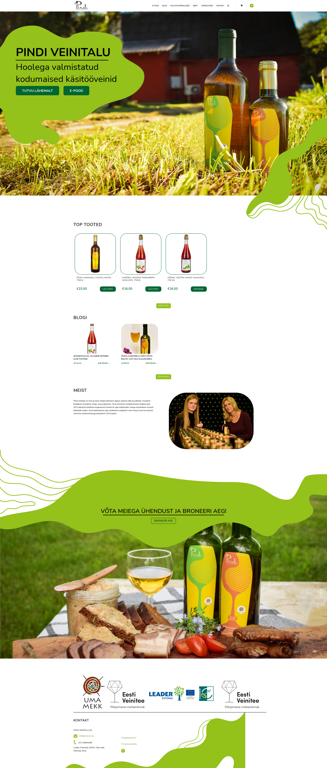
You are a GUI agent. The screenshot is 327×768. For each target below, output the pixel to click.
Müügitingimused (128, 737)
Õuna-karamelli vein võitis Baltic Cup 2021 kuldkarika (136, 357)
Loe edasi (198, 289)
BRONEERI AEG (163, 520)
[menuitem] (155, 5)
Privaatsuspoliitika (129, 744)
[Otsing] (228, 5)
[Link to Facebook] (252, 6)
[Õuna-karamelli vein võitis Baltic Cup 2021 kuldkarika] (139, 339)
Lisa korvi (107, 289)
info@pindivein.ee (86, 736)
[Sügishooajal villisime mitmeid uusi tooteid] (91, 339)
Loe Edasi (103, 363)
